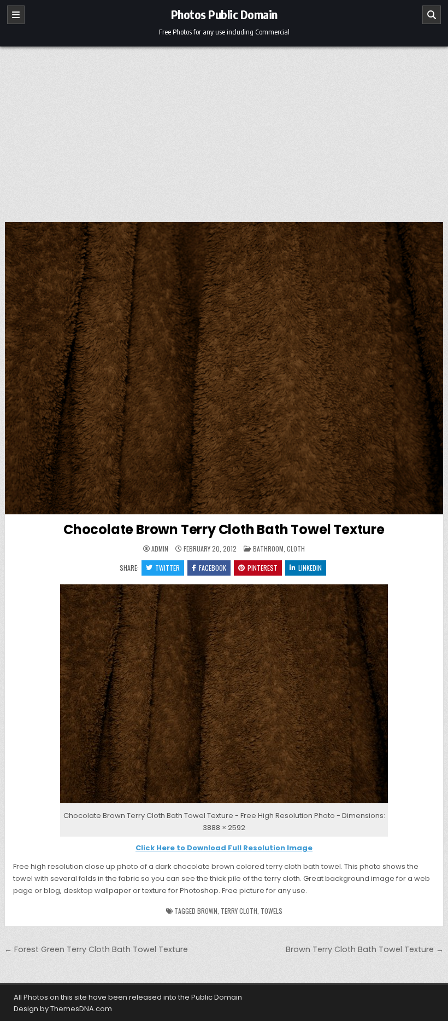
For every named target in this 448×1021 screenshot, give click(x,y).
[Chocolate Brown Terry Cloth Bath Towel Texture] (224, 803)
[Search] (431, 14)
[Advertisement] (224, 128)
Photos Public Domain (224, 14)
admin (159, 549)
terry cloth (239, 910)
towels (271, 910)
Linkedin (310, 567)
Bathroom (268, 548)
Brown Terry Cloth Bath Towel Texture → (365, 949)
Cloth (296, 548)
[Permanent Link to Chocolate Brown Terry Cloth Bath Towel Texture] (224, 368)
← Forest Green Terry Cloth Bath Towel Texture (96, 949)
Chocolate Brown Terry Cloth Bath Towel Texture (224, 529)
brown (207, 910)
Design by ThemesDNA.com (63, 1008)
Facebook (212, 567)
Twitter (167, 567)
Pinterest (262, 567)
